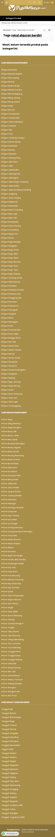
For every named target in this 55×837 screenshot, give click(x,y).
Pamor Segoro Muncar (11, 599)
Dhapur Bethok (7, 82)
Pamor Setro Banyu (9, 603)
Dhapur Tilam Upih (9, 402)
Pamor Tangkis (7, 627)
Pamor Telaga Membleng (12, 639)
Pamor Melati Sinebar (10, 543)
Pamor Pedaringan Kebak (12, 563)
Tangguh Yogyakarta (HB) (13, 817)
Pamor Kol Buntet (9, 511)
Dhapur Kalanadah (9, 206)
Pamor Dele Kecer (9, 467)
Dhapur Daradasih (9, 146)
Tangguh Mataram (9, 769)
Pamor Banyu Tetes (10, 435)
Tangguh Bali (7, 709)
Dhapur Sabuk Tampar (11, 350)
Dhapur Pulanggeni (9, 322)
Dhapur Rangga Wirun (11, 338)
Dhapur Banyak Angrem (11, 74)
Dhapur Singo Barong (10, 386)
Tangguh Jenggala (9, 733)
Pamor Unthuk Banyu (10, 675)
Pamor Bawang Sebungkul (12, 443)
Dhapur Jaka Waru (9, 162)
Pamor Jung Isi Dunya (10, 491)
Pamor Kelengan (8, 503)
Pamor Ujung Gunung (10, 667)
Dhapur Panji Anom (9, 306)
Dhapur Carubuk (8, 126)
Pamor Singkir (7, 607)
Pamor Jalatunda (9, 483)
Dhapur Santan (8, 354)
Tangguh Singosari (9, 801)
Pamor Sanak (7, 591)
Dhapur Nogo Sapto (10, 258)
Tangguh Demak (8, 729)
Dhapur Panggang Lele (11, 298)
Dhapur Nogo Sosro (9, 266)
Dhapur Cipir (6, 130)
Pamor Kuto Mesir (9, 519)
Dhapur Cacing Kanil (10, 114)
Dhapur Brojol (7, 106)
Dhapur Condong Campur (13, 138)
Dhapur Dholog (8, 150)
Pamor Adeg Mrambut (11, 423)
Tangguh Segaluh (9, 797)
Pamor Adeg (6, 419)
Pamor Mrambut (8, 551)
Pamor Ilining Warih (9, 479)
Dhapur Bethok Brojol (10, 86)
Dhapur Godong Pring (10, 158)
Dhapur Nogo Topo (9, 270)
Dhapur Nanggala (9, 246)
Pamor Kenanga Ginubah (12, 507)
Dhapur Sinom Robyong (11, 394)
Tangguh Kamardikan (10, 745)
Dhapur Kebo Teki (9, 218)
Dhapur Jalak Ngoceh (10, 174)
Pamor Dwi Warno (9, 471)
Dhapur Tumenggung (11, 406)
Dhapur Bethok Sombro (11, 90)
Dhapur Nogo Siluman (11, 262)
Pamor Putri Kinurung (10, 575)
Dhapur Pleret (7, 318)
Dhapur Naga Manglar (11, 242)
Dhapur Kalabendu (9, 202)
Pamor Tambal (8, 619)
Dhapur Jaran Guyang (11, 198)
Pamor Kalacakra (8, 499)
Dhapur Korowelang (10, 230)
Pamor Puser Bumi (9, 571)
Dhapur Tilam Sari (9, 398)
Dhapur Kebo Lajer (9, 214)
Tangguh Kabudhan (10, 737)
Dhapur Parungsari (9, 310)
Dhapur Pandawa (8, 286)
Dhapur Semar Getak (10, 358)
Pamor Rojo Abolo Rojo (11, 583)
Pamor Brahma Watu (10, 459)
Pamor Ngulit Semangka (12, 555)
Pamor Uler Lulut (8, 671)
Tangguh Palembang (10, 785)
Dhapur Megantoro (9, 234)
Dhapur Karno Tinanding (12, 210)
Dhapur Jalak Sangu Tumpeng (14, 182)
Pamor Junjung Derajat (11, 495)
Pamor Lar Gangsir (9, 523)
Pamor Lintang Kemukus (12, 527)
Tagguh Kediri (7, 749)
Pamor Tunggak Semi (10, 651)
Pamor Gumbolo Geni (11, 475)
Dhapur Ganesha (8, 154)
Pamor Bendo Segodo (11, 447)
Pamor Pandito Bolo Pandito (13, 559)
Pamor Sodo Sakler (9, 611)
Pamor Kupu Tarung (10, 515)
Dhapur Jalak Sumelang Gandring (16, 190)
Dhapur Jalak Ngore (10, 178)
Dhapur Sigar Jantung (11, 382)
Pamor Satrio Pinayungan (12, 595)
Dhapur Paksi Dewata (10, 282)
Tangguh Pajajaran (9, 773)
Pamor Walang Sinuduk (11, 683)
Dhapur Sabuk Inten (10, 346)
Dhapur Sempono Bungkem (13, 370)
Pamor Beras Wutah (10, 451)
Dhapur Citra (7, 134)
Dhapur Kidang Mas (9, 222)
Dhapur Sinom (7, 390)
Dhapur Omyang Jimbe (11, 278)
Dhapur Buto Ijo (8, 110)
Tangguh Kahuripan (10, 741)
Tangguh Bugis (7, 721)
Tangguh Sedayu (8, 793)
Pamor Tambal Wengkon (12, 623)
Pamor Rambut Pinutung (12, 579)
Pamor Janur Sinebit (10, 487)
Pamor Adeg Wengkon (11, 427)
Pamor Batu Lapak (9, 439)
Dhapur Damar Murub (11, 142)
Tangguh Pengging (9, 789)
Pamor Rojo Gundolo (10, 587)
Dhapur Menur (7, 238)
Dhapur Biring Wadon (10, 102)
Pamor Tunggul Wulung (11, 659)
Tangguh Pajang (8, 777)
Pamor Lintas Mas (9, 535)
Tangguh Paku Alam (10, 781)
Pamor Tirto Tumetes (10, 643)
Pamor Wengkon (8, 687)
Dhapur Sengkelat (9, 374)
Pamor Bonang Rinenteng (12, 455)
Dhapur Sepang (8, 378)
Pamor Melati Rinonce (11, 539)
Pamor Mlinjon (7, 547)
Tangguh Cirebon (9, 725)
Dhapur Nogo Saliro (9, 254)
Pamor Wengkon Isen (10, 691)
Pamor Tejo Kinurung (10, 635)
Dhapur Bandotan (9, 70)
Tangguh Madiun (8, 753)
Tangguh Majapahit (10, 765)
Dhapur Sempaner (9, 362)
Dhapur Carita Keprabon (12, 122)
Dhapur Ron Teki (8, 342)
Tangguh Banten (8, 713)
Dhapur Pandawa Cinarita (12, 290)
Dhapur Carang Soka (10, 118)
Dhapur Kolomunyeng (11, 226)
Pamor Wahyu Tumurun (12, 679)
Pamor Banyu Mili (8, 431)
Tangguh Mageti (8, 761)
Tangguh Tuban (8, 809)
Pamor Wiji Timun (9, 695)
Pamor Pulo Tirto (8, 567)
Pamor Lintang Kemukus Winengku (16, 531)
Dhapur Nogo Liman (10, 250)
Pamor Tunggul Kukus (11, 655)
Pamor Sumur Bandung (11, 615)
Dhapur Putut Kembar (11, 330)
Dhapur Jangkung (9, 194)
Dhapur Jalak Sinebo (10, 186)
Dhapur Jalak (7, 166)
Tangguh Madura (9, 757)
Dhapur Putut (7, 326)
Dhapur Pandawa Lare (11, 294)
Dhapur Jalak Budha (10, 170)
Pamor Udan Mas (8, 663)
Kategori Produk (13, 18)
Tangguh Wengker (9, 813)
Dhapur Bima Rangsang (11, 94)
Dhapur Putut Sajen (10, 334)
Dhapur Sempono (9, 366)
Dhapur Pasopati (8, 314)
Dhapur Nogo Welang (10, 274)
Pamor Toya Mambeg (11, 647)
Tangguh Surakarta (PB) (12, 805)
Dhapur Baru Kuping (10, 78)
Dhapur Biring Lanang (10, 98)
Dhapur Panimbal (9, 302)
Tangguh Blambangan (11, 717)
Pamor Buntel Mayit (10, 463)
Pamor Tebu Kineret (10, 631)
